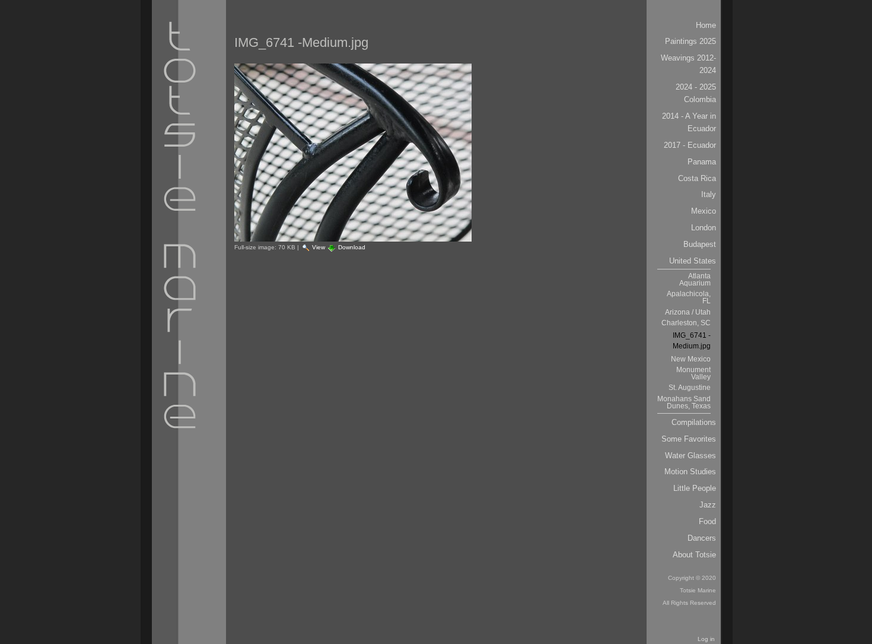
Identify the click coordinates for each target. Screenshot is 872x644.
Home (706, 25)
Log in (706, 639)
